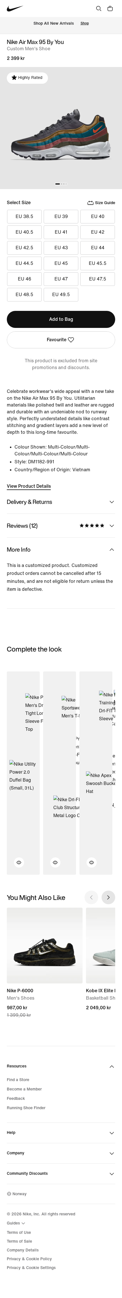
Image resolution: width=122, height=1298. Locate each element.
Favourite (56, 339)
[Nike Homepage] (15, 8)
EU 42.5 (24, 247)
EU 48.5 (24, 294)
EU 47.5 (97, 279)
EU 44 (97, 247)
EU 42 (97, 232)
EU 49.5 (61, 294)
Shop (85, 23)
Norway (19, 1194)
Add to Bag (61, 319)
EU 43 (61, 247)
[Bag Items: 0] (110, 8)
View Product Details (29, 486)
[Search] (99, 8)
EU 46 (24, 279)
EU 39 (61, 216)
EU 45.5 (97, 263)
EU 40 (97, 216)
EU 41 (61, 232)
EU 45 (61, 263)
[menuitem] (17, 1223)
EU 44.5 (24, 263)
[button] (15, 865)
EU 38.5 (24, 216)
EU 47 (61, 279)
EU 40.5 (24, 232)
